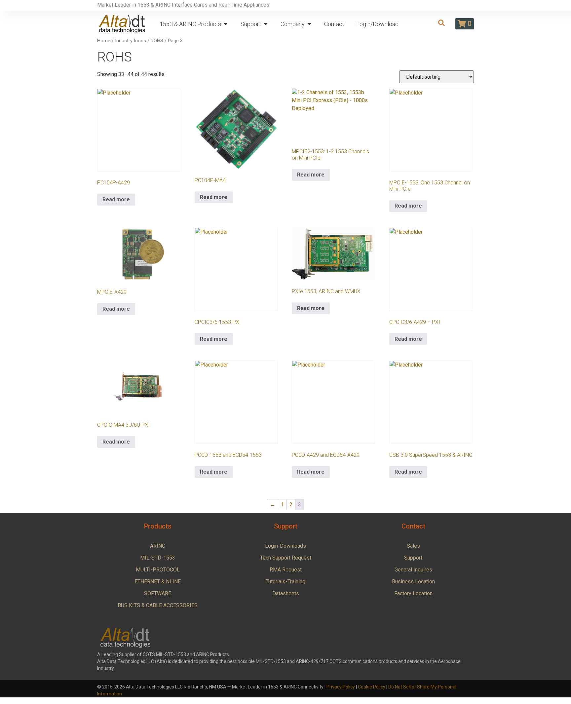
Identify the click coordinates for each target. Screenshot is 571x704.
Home (103, 41)
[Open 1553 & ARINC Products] (226, 24)
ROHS (157, 41)
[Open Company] (309, 24)
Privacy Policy (340, 686)
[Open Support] (266, 24)
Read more (116, 199)
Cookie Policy (371, 686)
